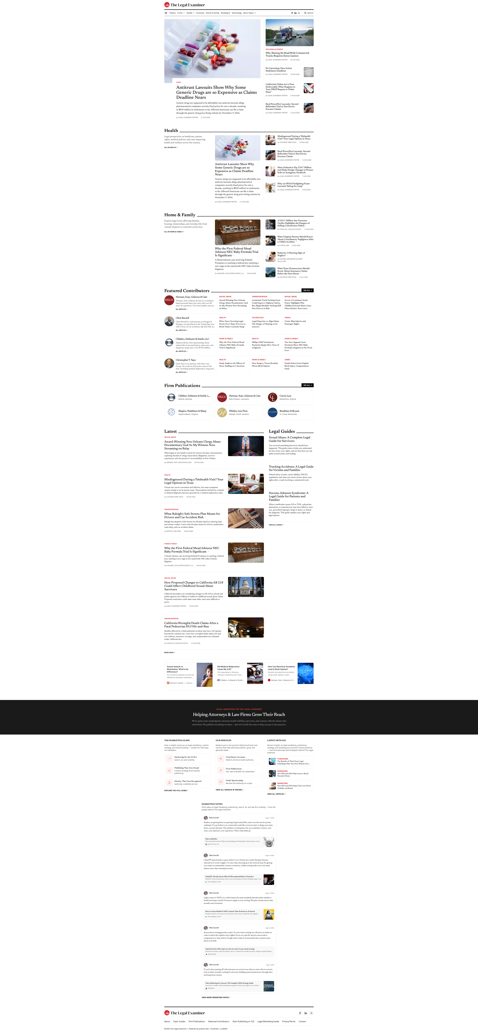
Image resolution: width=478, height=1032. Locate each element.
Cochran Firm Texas (288, 142)
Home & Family (226, 338)
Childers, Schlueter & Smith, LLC (230, 273)
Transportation (259, 296)
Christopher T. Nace (186, 360)
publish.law (204, 1029)
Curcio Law (284, 245)
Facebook (214, 1029)
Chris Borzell (182, 318)
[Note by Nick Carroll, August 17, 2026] (239, 831)
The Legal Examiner (178, 1029)
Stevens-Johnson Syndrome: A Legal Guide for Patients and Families (288, 497)
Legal (178, 82)
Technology (258, 317)
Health (222, 317)
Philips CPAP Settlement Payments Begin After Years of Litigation (265, 345)
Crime (287, 359)
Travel (288, 317)
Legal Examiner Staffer (188, 117)
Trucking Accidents (274, 49)
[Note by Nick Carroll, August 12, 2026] (239, 941)
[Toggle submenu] (184, 13)
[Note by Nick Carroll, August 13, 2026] (239, 905)
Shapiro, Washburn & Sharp (291, 259)
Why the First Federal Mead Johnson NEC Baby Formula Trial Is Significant (231, 345)
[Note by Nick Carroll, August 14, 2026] (239, 869)
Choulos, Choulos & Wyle (290, 229)
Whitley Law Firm (173, 531)
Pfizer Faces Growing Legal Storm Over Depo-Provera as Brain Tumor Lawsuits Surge (232, 324)
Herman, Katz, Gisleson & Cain (191, 297)
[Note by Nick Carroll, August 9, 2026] (239, 977)
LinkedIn (224, 1029)
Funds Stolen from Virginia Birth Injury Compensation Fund (297, 366)
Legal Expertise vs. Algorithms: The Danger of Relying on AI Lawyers (265, 324)
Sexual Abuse (225, 296)
